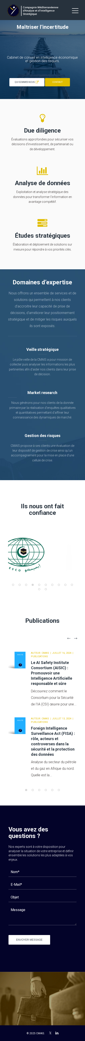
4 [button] (33, 585)
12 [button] (46, 589)
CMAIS (45, 653)
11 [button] (39, 589)
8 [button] (59, 585)
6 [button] (46, 585)
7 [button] (52, 585)
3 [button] (26, 585)
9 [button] (65, 585)
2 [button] (20, 585)
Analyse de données (42, 183)
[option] (42, 552)
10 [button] (72, 585)
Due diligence (42, 130)
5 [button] (39, 585)
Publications (39, 656)
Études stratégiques (42, 235)
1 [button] (13, 585)
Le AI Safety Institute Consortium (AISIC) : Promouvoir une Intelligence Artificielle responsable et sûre (51, 673)
